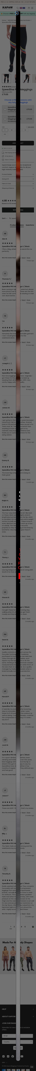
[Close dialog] (16, 13)
